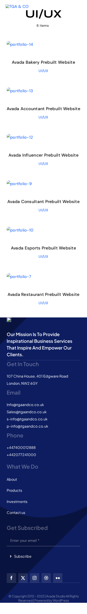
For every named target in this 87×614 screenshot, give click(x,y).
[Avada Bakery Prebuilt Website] (20, 44)
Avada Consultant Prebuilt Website (43, 201)
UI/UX (43, 70)
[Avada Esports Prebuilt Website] (20, 230)
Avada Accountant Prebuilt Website (43, 108)
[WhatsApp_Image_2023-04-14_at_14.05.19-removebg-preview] (17, 10)
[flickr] (57, 578)
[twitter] (23, 578)
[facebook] (11, 578)
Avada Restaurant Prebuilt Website (44, 294)
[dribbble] (46, 578)
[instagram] (34, 578)
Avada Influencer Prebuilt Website (43, 155)
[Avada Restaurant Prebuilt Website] (19, 276)
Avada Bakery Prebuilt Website (43, 62)
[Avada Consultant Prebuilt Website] (19, 183)
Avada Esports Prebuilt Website (43, 248)
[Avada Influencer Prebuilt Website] (20, 137)
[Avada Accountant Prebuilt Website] (20, 91)
